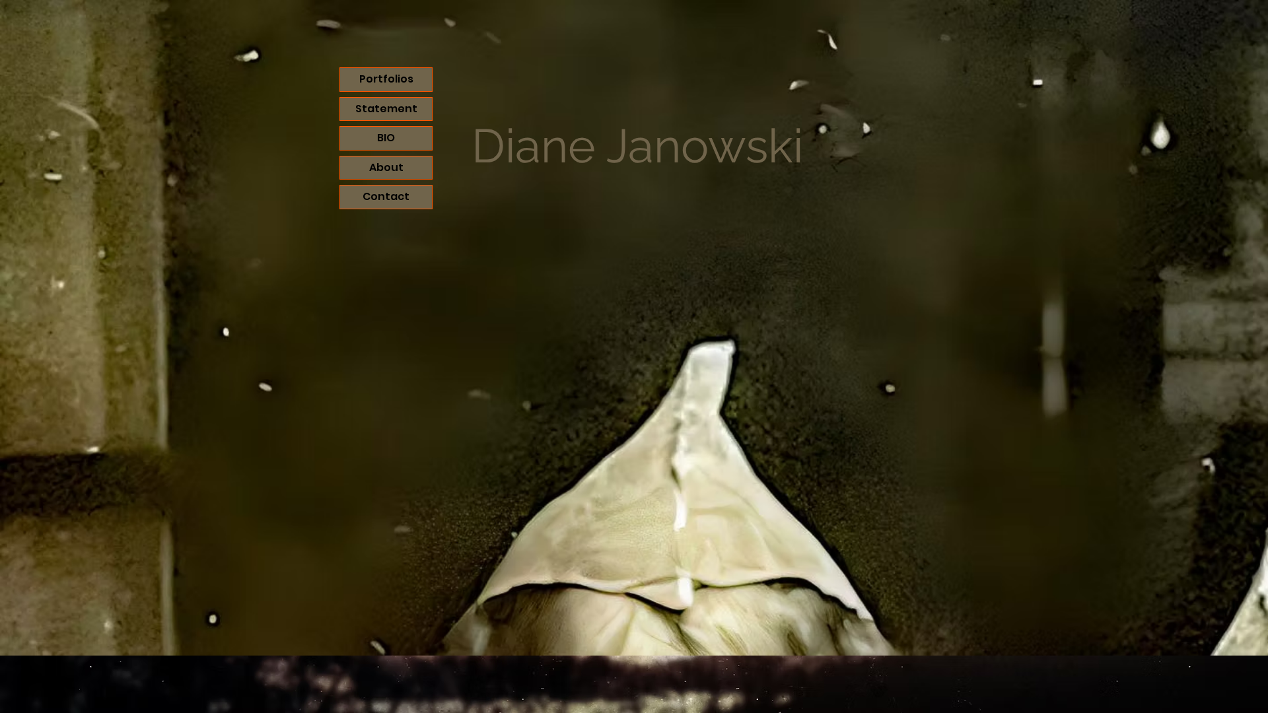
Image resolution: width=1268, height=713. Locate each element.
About (386, 167)
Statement (386, 108)
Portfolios (386, 78)
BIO (386, 137)
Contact (386, 196)
